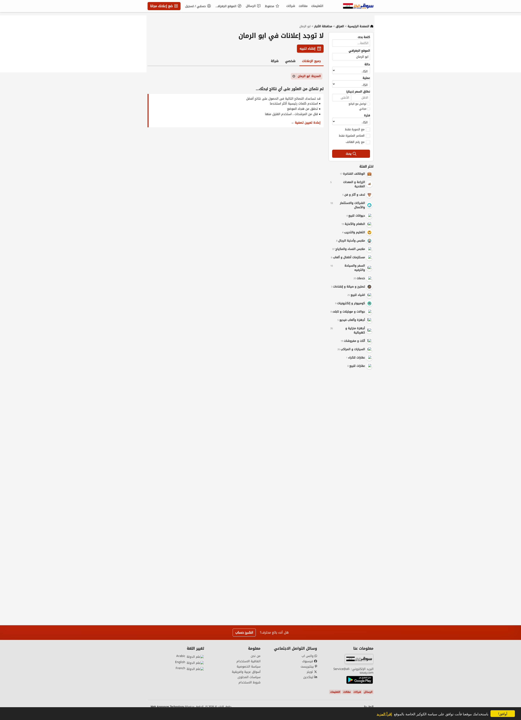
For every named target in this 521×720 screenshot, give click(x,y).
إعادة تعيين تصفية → (306, 122)
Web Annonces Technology (167, 707)
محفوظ (270, 6)
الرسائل (251, 6)
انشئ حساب (244, 632)
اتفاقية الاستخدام (248, 661)
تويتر (310, 672)
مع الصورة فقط (354, 129)
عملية (366, 78)
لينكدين (308, 677)
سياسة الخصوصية (248, 666)
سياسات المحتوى (249, 677)
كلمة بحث (364, 37)
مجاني (362, 108)
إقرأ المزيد (384, 713)
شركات (290, 6)
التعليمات (317, 6)
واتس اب (308, 656)
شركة (275, 61)
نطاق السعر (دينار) (358, 91)
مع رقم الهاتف (355, 142)
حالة (367, 64)
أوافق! (502, 713)
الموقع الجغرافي (226, 6)
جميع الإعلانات (311, 61)
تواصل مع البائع (357, 103)
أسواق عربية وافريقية (246, 672)
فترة (367, 115)
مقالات (303, 6)
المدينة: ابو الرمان (309, 76)
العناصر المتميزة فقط (351, 135)
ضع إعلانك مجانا (162, 6)
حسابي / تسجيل (196, 6)
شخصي (290, 61)
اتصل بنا (368, 707)
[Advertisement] (348, 434)
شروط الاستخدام (249, 682)
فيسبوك (308, 661)
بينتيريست (308, 666)
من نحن (255, 656)
